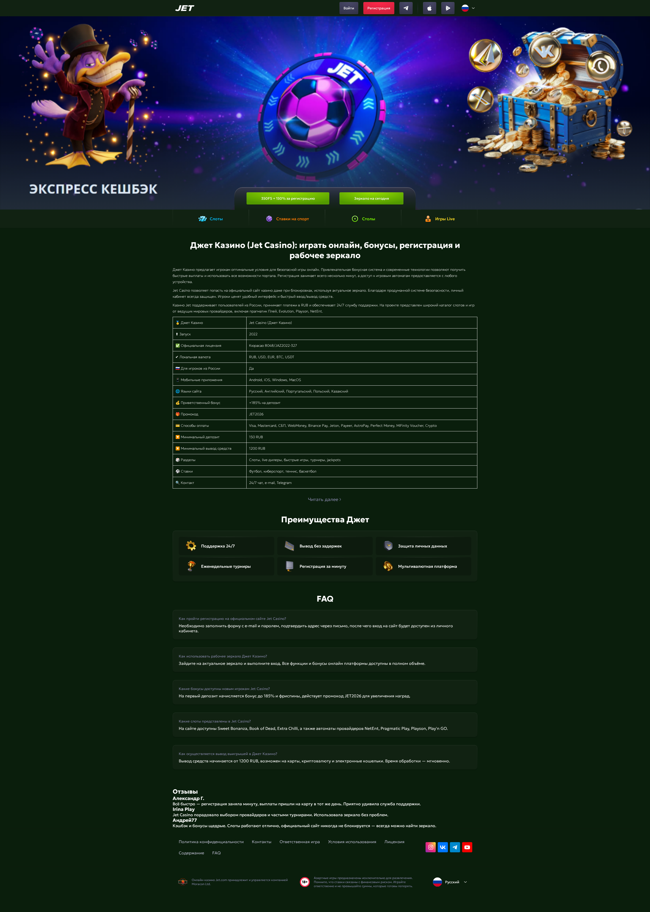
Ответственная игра (300, 841)
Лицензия (394, 841)
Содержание (191, 852)
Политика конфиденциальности (211, 841)
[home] (185, 8)
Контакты (261, 841)
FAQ (216, 852)
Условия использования (352, 841)
